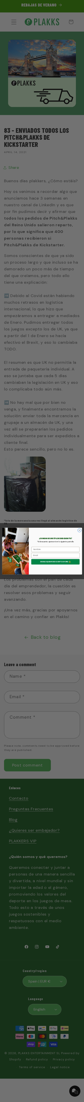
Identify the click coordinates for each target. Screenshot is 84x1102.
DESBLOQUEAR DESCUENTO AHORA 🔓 (55, 562)
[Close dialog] (79, 530)
